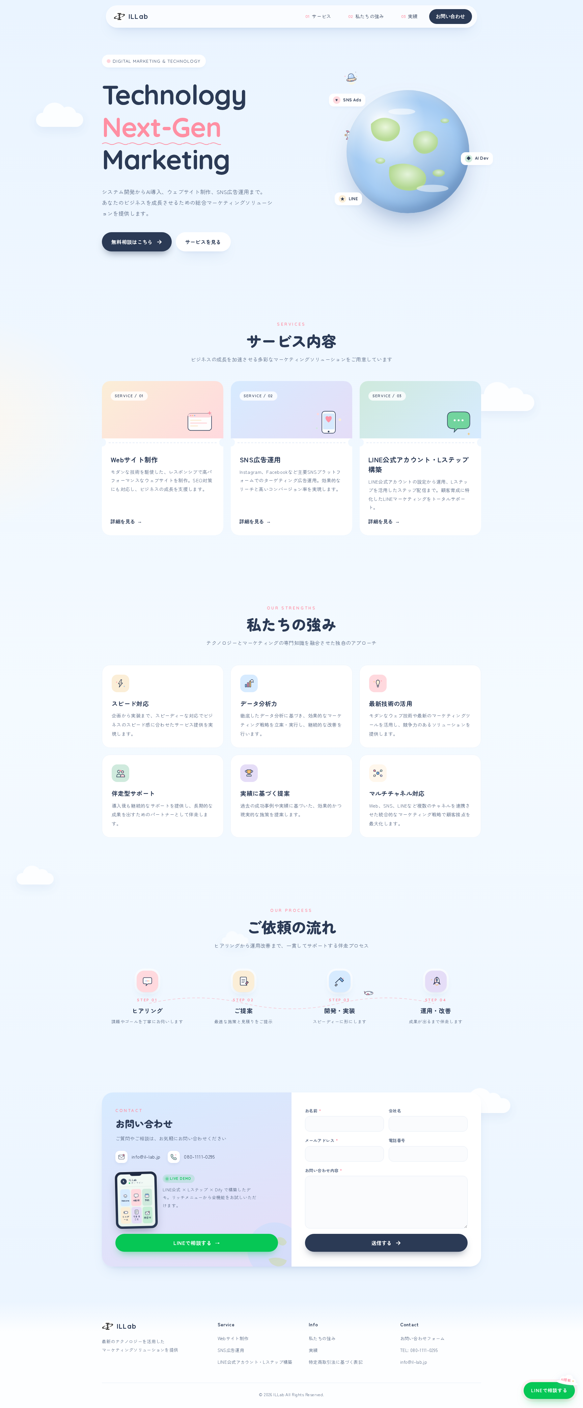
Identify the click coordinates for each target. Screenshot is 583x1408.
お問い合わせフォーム (422, 1338)
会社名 (395, 1110)
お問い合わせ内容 (323, 1170)
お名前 (313, 1110)
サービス (318, 16)
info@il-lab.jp (413, 1362)
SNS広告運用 (231, 1350)
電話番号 (397, 1140)
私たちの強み (366, 16)
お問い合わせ (450, 16)
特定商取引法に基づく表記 (336, 1362)
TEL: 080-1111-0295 (419, 1350)
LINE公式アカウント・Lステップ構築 (255, 1362)
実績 (409, 16)
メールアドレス (321, 1140)
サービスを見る (203, 241)
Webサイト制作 (233, 1338)
